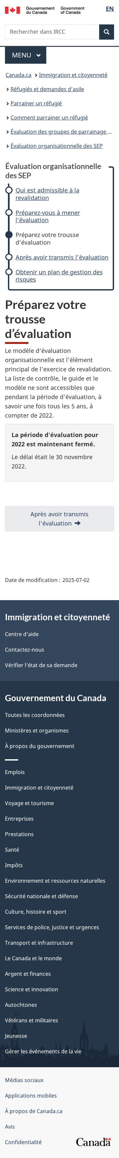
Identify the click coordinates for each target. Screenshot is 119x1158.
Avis (10, 1126)
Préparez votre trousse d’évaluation (47, 238)
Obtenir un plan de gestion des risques (59, 275)
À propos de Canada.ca (33, 1111)
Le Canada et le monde (33, 958)
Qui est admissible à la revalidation (47, 194)
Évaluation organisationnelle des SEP (57, 146)
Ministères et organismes (37, 730)
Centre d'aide (22, 634)
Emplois (15, 772)
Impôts (14, 865)
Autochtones (21, 1004)
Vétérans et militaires (31, 1020)
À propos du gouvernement (39, 746)
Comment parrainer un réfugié (49, 117)
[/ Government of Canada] (44, 9)
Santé (12, 849)
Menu (29, 55)
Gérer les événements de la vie (43, 1051)
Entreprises (19, 818)
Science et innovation (31, 989)
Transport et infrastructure (39, 942)
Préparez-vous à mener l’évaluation (48, 216)
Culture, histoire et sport (35, 911)
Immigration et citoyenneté (73, 75)
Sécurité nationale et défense (41, 896)
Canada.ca (18, 75)
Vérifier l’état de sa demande (41, 665)
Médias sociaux (24, 1080)
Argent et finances (28, 973)
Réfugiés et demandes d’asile (47, 89)
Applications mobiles (31, 1095)
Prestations (19, 834)
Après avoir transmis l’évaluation (62, 257)
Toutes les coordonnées (35, 715)
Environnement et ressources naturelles (55, 880)
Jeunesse (16, 1035)
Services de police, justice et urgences (52, 927)
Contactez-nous (24, 649)
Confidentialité (23, 1142)
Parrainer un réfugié (36, 103)
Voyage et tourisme (29, 803)
